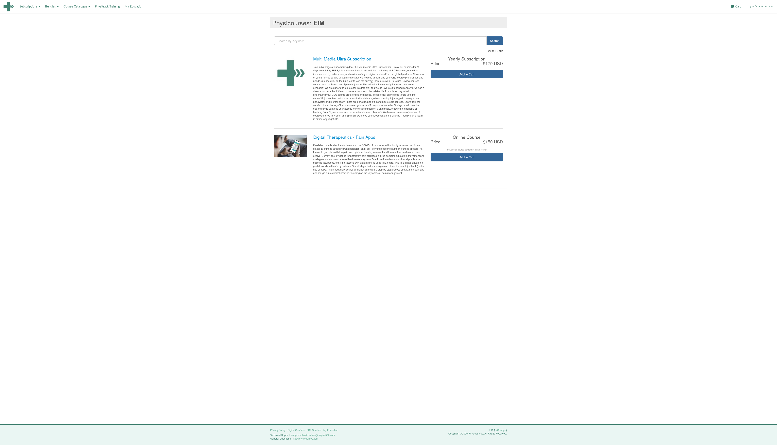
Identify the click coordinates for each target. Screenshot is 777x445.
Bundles (51, 6)
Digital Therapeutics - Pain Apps (344, 137)
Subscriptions (29, 6)
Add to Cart (466, 74)
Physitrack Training (107, 6)
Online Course (467, 137)
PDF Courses (314, 430)
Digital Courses (296, 430)
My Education (134, 6)
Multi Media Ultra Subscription (342, 59)
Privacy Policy (278, 430)
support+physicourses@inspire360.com (313, 435)
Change (501, 430)
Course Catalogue (76, 6)
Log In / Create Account (760, 6)
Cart (738, 6)
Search (494, 40)
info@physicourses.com (305, 438)
